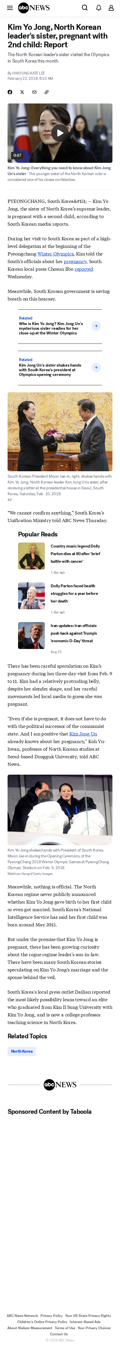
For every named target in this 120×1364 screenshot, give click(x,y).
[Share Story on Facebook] (10, 92)
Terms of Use (65, 1328)
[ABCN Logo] (34, 7)
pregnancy (75, 261)
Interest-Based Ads (85, 1322)
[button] (10, 7)
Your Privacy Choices (94, 1328)
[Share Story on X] (22, 92)
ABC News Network (22, 1315)
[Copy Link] (46, 92)
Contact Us (59, 1334)
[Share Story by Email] (34, 92)
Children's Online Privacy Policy (42, 1322)
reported (84, 268)
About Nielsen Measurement (29, 1328)
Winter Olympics (56, 253)
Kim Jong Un (83, 733)
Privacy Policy (51, 1315)
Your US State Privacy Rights (88, 1315)
